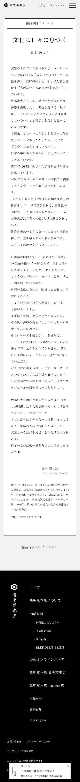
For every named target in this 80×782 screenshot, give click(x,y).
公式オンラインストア (52, 5)
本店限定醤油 (44, 630)
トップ (35, 587)
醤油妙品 (41, 639)
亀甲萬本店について (45, 600)
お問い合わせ (14, 741)
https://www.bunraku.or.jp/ (27, 516)
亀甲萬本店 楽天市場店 (48, 672)
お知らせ (36, 698)
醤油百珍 (36, 709)
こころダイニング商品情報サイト (25, 760)
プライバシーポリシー (39, 741)
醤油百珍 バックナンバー (40, 547)
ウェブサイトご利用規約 (20, 751)
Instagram (39, 720)
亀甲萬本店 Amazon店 (47, 685)
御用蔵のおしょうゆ (47, 622)
